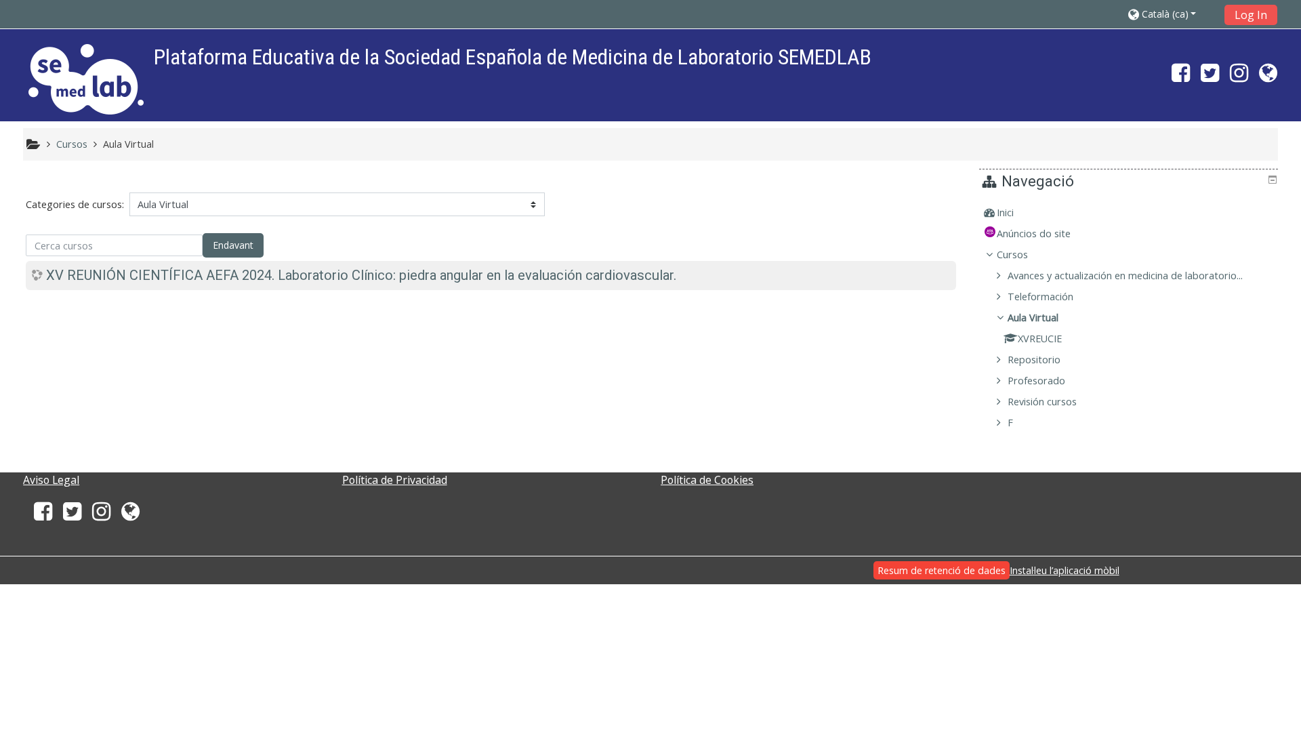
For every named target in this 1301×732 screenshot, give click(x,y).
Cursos (1012, 254)
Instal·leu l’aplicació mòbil (1064, 570)
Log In (1251, 14)
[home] (86, 79)
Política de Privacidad (394, 479)
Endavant (233, 245)
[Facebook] (1178, 76)
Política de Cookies (707, 479)
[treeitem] (1130, 212)
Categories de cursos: (75, 204)
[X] (1209, 76)
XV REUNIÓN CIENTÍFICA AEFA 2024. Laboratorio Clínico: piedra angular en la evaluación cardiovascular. (361, 275)
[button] (1172, 13)
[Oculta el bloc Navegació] (1272, 180)
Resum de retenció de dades (941, 570)
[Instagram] (1239, 76)
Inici (1005, 212)
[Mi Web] (1271, 76)
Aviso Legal (51, 479)
